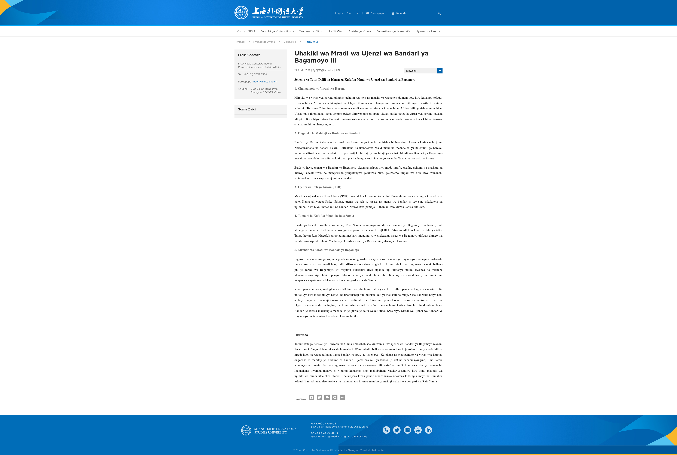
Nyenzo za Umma (428, 31)
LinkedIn (428, 430)
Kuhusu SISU (246, 31)
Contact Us (386, 430)
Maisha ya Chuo (360, 31)
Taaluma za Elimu (311, 31)
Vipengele (289, 41)
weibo (418, 430)
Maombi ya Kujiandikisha (277, 31)
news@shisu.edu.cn (265, 81)
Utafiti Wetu (336, 31)
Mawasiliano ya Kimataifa (393, 31)
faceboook (407, 430)
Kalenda (401, 13)
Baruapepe (377, 13)
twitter (397, 430)
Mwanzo (239, 41)
